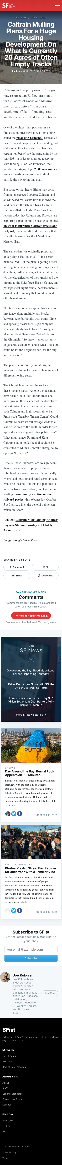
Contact (6, 1104)
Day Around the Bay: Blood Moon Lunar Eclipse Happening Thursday (31, 672)
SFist (8, 1029)
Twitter (6, 1126)
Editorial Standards (12, 1093)
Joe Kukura (38, 17)
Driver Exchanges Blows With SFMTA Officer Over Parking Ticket (31, 686)
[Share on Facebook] (20, 814)
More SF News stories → (31, 714)
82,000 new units (44, 169)
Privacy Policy (9, 1152)
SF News (21, 17)
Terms (5, 1158)
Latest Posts (9, 1056)
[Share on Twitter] (14, 814)
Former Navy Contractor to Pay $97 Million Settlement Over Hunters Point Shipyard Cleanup (31, 701)
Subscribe (31, 958)
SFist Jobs (8, 1061)
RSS (4, 1131)
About (5, 1082)
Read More (49, 993)
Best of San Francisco (14, 1067)
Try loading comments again (31, 615)
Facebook (7, 1120)
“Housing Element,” (29, 137)
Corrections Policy (12, 1099)
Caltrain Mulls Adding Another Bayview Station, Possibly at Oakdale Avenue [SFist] (30, 524)
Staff (5, 1088)
